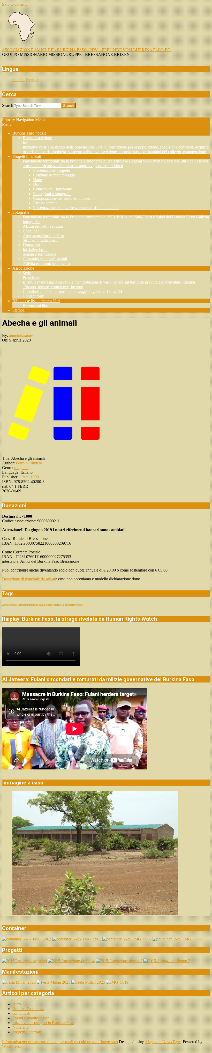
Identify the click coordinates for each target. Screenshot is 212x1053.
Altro (16, 1004)
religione (21, 467)
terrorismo (77, 604)
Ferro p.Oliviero (29, 463)
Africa (5, 604)
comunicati (21, 1013)
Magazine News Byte (163, 1042)
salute (44, 604)
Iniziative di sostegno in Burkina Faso (43, 1022)
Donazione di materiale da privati (29, 579)
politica (37, 604)
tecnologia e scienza (62, 604)
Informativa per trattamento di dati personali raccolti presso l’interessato (60, 1042)
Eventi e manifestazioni (31, 1018)
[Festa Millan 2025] (19, 982)
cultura (11, 604)
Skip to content (14, 4)
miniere (29, 604)
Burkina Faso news (28, 1008)
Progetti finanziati (26, 1032)
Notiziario (20, 1027)
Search (7, 105)
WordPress (11, 1046)
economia (20, 604)
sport (49, 604)
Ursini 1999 (29, 477)
